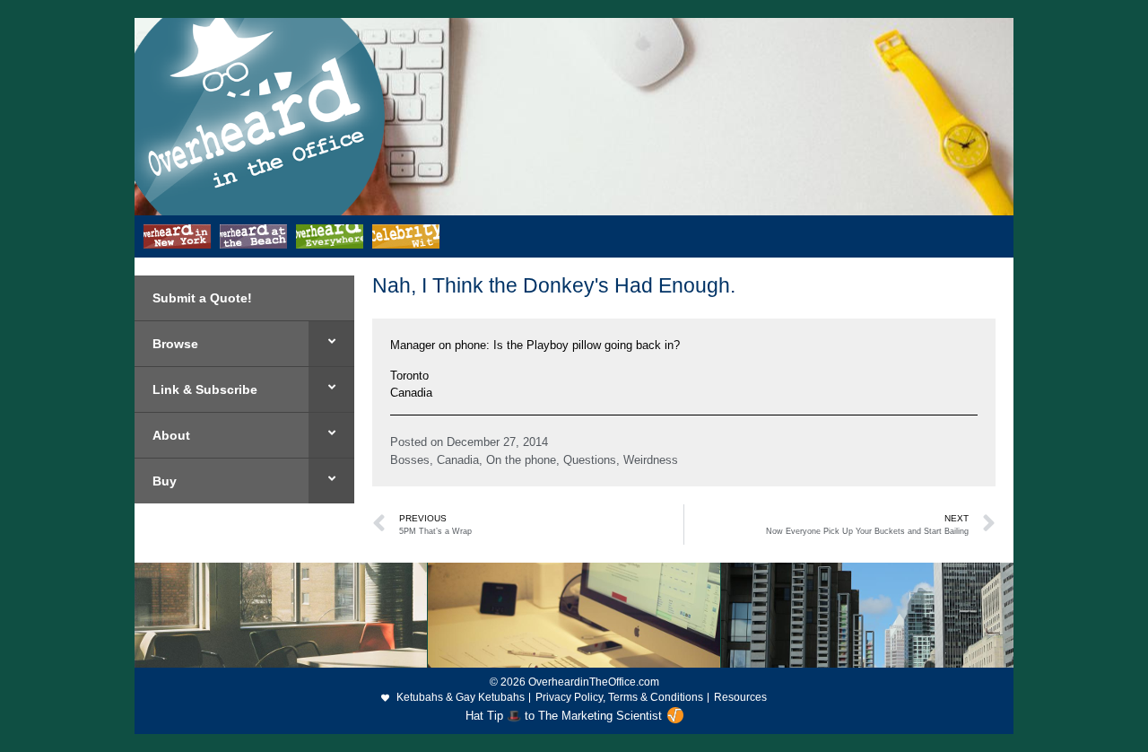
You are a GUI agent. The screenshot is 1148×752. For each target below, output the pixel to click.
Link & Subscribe (204, 389)
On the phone (521, 460)
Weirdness (650, 460)
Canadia (458, 460)
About (171, 435)
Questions (589, 460)
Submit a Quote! (202, 298)
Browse (175, 344)
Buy (164, 481)
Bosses (410, 460)
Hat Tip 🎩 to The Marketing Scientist (563, 715)
